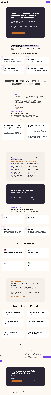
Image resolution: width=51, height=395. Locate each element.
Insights (40, 2)
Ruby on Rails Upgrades (28, 392)
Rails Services (35, 2)
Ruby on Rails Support (32, 392)
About (44, 2)
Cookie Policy (17, 392)
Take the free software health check (18, 296)
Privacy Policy (14, 392)
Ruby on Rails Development (24, 392)
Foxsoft (4, 2)
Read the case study (34, 356)
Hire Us (48, 2)
